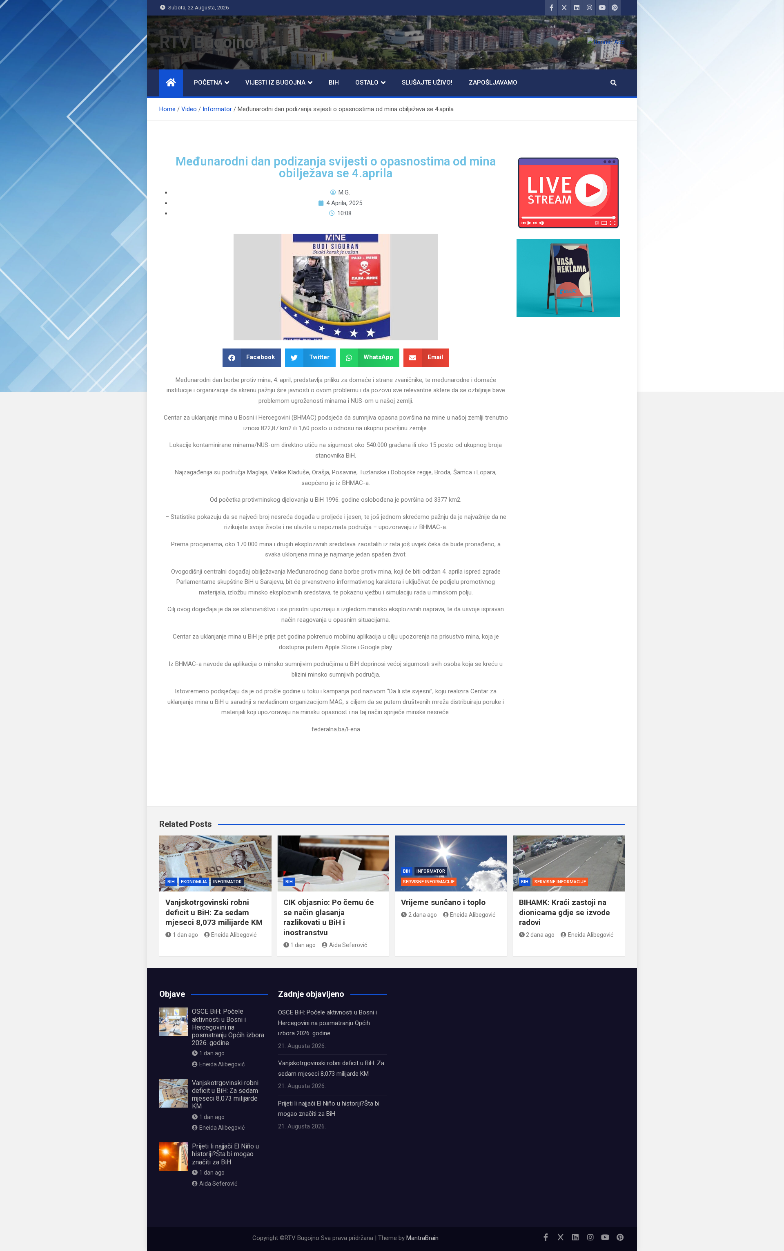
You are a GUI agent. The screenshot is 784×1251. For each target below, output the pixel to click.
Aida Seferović (348, 945)
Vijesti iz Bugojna (275, 82)
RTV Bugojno (206, 42)
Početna (208, 82)
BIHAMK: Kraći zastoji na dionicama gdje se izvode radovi (564, 912)
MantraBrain (422, 1238)
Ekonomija (194, 882)
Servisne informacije (428, 882)
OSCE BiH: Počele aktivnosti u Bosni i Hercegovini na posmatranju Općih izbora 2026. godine (228, 1027)
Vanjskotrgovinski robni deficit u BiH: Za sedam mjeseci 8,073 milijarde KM (214, 912)
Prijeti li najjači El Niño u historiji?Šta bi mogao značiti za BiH (225, 1154)
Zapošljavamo (493, 82)
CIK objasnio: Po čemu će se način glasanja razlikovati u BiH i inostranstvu (328, 917)
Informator (227, 882)
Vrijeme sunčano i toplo (443, 902)
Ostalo (367, 82)
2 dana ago (422, 914)
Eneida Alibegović (233, 935)
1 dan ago (185, 935)
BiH (334, 82)
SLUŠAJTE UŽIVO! (427, 82)
